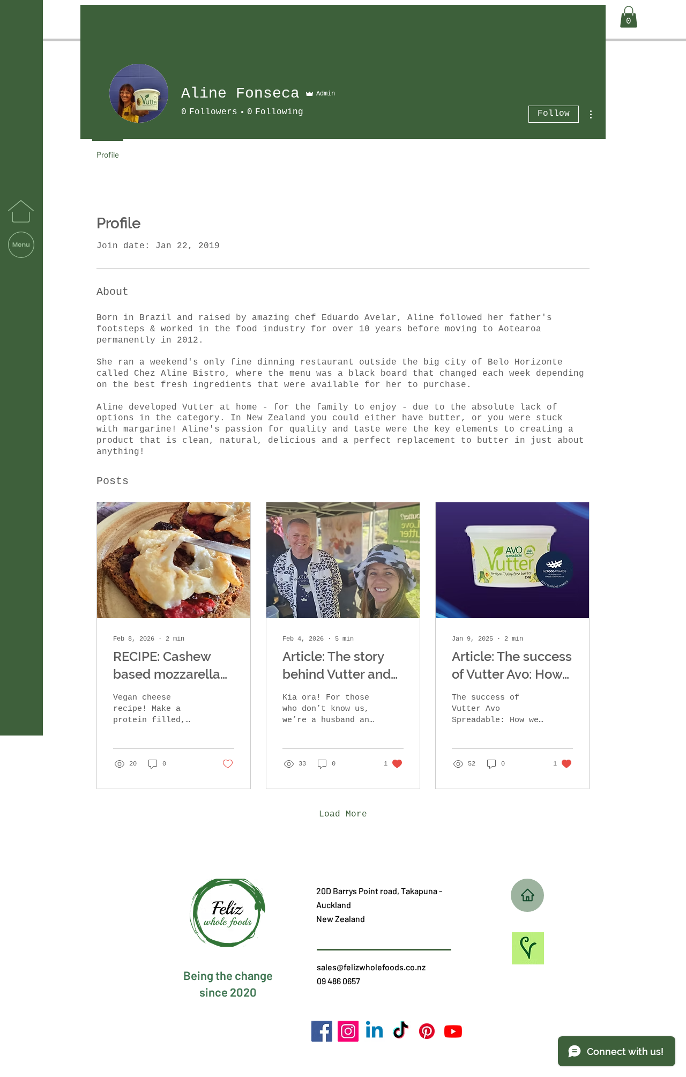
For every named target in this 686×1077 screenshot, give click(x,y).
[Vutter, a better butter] (426, 1031)
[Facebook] (321, 1031)
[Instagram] (348, 1031)
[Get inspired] (528, 948)
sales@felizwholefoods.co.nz (371, 967)
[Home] (527, 895)
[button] (21, 245)
